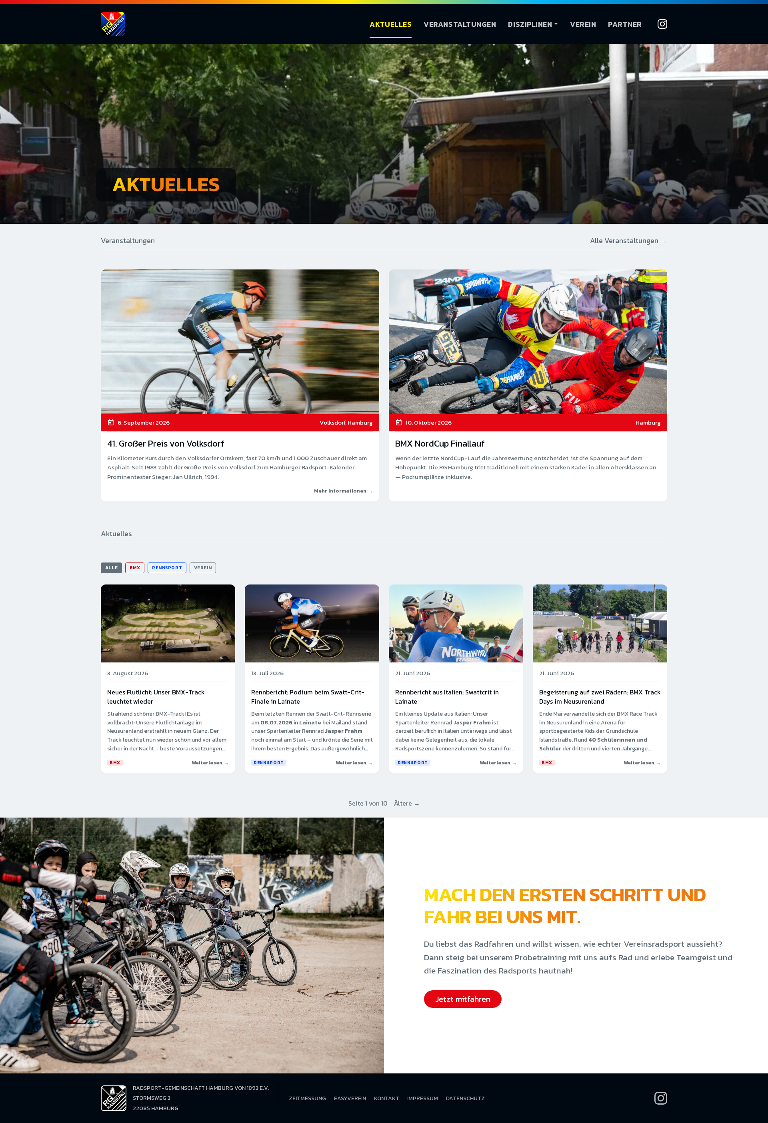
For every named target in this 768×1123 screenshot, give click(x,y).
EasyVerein (350, 1098)
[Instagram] (662, 24)
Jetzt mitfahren (462, 999)
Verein (583, 24)
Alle (111, 567)
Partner (625, 24)
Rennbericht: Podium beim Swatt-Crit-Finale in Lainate (307, 696)
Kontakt (386, 1098)
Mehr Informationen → (343, 491)
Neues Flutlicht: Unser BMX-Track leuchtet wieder (156, 696)
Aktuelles (391, 24)
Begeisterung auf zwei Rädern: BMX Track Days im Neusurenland (600, 696)
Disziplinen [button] (530, 24)
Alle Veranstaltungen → (628, 240)
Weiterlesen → (210, 762)
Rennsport (167, 567)
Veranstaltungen (460, 24)
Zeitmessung (307, 1098)
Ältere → (407, 803)
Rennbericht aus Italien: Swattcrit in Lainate (447, 696)
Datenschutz (465, 1098)
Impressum (422, 1098)
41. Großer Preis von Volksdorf (165, 443)
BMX (135, 567)
